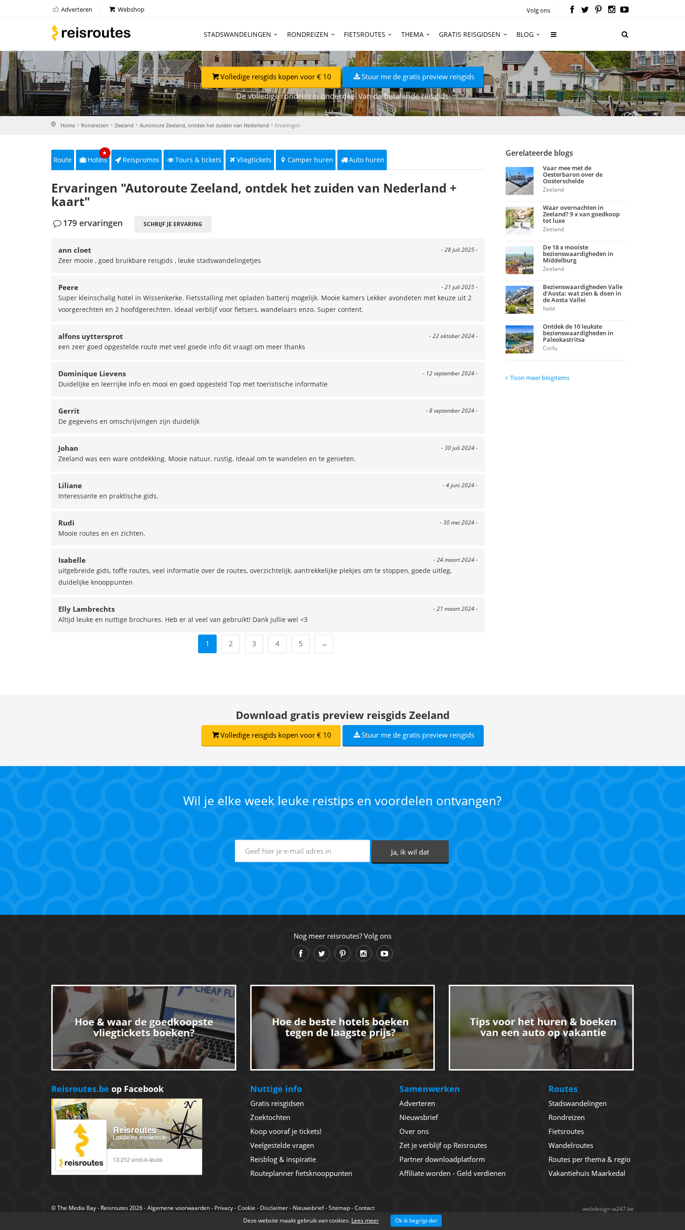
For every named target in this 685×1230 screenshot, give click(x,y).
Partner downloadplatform (442, 1159)
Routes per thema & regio (589, 1159)
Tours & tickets (198, 159)
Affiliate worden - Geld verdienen (452, 1173)
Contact (365, 1208)
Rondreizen (308, 34)
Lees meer (365, 1220)
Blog (525, 34)
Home (68, 125)
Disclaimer (274, 1208)
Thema (412, 34)
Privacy (223, 1208)
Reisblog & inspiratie (283, 1159)
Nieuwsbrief (418, 1117)
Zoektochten (270, 1117)
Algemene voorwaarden (178, 1208)
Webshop (130, 9)
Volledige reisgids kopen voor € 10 (275, 76)
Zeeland (124, 125)
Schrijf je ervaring (173, 224)
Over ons (414, 1131)
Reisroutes (90, 33)
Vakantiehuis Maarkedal (586, 1173)
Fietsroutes (364, 34)
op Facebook (107, 1088)
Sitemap (339, 1208)
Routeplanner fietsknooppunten (301, 1173)
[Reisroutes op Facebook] (572, 10)
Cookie (246, 1208)
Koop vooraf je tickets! (286, 1131)
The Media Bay (76, 1208)
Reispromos (141, 159)
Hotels (98, 157)
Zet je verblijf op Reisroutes (443, 1145)
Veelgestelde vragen (282, 1145)
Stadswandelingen (237, 34)
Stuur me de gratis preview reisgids (418, 76)
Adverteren (76, 9)
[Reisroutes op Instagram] (611, 10)
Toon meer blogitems (539, 377)
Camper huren (310, 159)
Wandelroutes (570, 1145)
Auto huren (366, 159)
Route (63, 159)
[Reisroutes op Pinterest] (598, 10)
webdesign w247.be (608, 1209)
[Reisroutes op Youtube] (624, 10)
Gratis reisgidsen (469, 34)
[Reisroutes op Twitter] (585, 10)
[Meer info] (554, 38)
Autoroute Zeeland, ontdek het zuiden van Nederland (204, 125)
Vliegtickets (254, 159)
